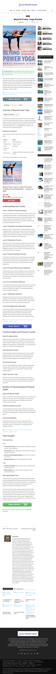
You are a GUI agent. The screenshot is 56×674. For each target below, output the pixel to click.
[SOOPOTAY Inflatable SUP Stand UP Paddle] (40, 79)
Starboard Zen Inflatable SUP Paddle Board (48, 67)
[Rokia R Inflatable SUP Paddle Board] (40, 124)
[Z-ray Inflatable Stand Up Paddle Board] (8, 595)
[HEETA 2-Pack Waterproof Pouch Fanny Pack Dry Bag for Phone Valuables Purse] (40, 204)
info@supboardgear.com (30, 650)
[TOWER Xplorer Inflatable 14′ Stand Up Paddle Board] (19, 595)
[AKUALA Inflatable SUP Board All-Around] (40, 62)
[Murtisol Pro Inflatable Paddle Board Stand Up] (40, 74)
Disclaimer (20, 660)
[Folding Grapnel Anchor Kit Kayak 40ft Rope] (40, 174)
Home (11, 10)
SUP (14, 10)
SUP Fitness (24, 10)
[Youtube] (37, 654)
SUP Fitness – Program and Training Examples (32, 660)
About (28, 10)
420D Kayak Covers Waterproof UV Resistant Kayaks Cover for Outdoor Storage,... (47, 228)
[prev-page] (3, 621)
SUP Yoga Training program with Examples (24, 662)
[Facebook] (4, 520)
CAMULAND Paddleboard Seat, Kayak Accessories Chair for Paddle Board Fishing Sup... (48, 246)
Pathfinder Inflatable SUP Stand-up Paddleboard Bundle (48, 117)
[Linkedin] (25, 654)
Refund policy (39, 664)
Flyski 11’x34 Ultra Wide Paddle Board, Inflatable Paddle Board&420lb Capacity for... (48, 237)
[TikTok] (31, 654)
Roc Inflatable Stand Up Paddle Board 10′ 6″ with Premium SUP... (48, 160)
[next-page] (6, 621)
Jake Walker (21, 22)
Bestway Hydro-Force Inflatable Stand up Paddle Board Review (48, 141)
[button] (51, 10)
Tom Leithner (46, 47)
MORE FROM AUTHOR (18, 589)
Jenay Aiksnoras (46, 37)
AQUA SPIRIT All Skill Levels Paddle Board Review (48, 135)
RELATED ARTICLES (8, 589)
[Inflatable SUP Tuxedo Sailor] (31, 595)
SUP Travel (18, 10)
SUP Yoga (8, 13)
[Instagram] (22, 653)
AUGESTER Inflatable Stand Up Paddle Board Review (30, 617)
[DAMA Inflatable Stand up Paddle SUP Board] (40, 106)
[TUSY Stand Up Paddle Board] (19, 607)
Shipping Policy (31, 663)
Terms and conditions (31, 664)
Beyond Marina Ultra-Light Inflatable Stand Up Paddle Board (48, 111)
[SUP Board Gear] (28, 4)
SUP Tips (17, 666)
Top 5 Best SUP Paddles (41, 10)
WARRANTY (25, 663)
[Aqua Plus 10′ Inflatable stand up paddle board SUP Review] (40, 91)
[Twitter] (7, 520)
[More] (13, 520)
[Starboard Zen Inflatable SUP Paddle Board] (40, 68)
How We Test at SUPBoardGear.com (10, 660)
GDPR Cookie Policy (22, 664)
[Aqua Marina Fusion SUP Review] (40, 131)
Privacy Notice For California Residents (10, 664)
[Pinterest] (10, 520)
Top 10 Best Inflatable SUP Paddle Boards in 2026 (12, 663)
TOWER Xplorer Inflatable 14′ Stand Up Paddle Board (19, 601)
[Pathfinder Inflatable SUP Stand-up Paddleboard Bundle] (40, 118)
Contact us (33, 10)
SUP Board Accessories (7, 666)
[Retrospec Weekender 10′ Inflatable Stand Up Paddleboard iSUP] (40, 148)
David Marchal (46, 27)
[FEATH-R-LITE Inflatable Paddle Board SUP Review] (40, 85)
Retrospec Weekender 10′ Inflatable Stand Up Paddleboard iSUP (48, 148)
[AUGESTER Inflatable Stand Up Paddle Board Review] (31, 609)
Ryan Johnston (46, 42)
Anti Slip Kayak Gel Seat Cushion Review (28, 529)
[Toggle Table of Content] (16, 115)
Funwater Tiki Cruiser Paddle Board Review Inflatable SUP (48, 99)
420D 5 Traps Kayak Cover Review (10, 528)
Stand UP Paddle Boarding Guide (9, 662)
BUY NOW (11, 200)
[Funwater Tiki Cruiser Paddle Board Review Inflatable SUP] (40, 99)
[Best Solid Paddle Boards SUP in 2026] (8, 607)
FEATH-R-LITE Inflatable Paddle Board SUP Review (48, 85)
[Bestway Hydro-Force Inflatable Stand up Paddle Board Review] (40, 142)
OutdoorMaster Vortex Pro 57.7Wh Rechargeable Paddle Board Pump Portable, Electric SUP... (48, 188)
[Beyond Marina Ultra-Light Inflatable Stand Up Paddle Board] (40, 111)
